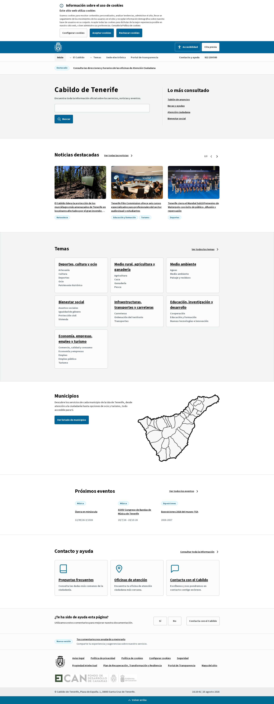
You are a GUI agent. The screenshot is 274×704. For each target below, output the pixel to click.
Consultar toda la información (197, 552)
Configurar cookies (73, 33)
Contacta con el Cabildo (189, 580)
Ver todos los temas (203, 249)
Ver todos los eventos (181, 491)
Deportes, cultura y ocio (78, 264)
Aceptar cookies (101, 33)
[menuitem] (60, 57)
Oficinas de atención (130, 580)
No (174, 621)
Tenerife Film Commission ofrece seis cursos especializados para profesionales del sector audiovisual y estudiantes (136, 207)
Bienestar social (71, 302)
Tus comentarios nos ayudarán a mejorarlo (101, 639)
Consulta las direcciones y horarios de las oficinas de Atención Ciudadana (114, 68)
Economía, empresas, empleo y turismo (75, 338)
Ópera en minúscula (86, 512)
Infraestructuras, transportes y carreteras (133, 304)
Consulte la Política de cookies (125, 25)
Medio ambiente (183, 264)
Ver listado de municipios (71, 420)
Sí (160, 621)
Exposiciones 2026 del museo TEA (179, 512)
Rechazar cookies (129, 33)
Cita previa (210, 47)
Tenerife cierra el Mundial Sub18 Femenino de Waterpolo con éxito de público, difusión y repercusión (193, 207)
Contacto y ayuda (189, 57)
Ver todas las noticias (116, 155)
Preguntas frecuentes (76, 580)
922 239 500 (211, 57)
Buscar (66, 119)
